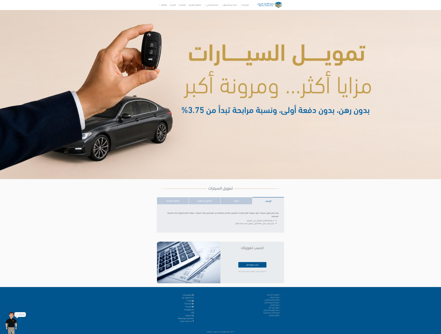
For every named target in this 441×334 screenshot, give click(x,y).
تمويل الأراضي (274, 305)
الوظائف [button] (164, 4)
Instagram (188, 309)
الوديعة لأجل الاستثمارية (271, 312)
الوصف (268, 201)
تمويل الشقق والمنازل (271, 302)
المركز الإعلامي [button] (212, 4)
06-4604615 (187, 297)
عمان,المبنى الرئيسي (186, 321)
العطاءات (182, 4)
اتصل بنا (173, 4)
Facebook (188, 303)
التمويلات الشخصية (273, 294)
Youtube (188, 306)
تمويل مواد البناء (273, 307)
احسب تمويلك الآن (252, 264)
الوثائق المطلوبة (204, 201)
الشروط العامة (172, 201)
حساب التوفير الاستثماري (271, 310)
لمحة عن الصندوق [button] (230, 4)
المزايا (236, 201)
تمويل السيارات (274, 297)
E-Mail (189, 300)
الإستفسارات (187, 294)
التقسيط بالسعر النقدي (271, 300)
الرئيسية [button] (245, 4)
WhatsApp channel (185, 318)
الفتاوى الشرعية (195, 4)
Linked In (188, 315)
